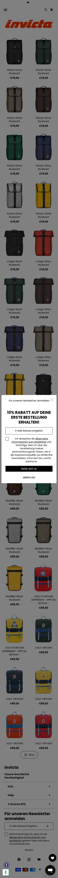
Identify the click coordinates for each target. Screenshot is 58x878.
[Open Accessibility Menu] (6, 865)
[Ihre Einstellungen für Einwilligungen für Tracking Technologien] (6, 872)
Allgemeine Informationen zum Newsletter (30, 440)
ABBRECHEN (29, 477)
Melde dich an (29, 468)
